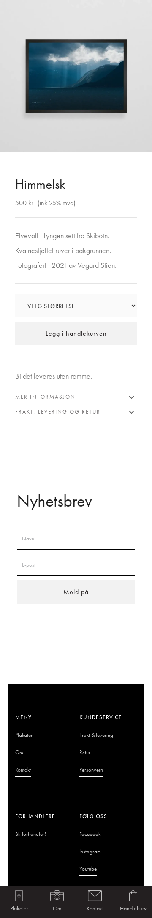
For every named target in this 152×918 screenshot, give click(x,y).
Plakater (19, 908)
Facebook (89, 834)
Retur (84, 752)
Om (57, 908)
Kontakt (95, 908)
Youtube (88, 868)
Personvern (91, 769)
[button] (133, 902)
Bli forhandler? (31, 834)
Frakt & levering (96, 735)
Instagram (90, 851)
